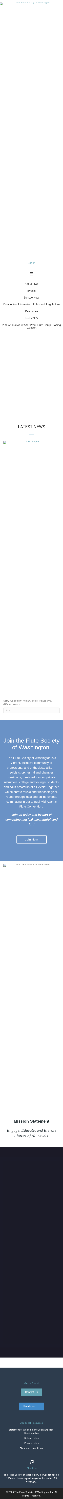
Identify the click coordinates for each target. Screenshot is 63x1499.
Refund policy (31, 1438)
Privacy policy (31, 1443)
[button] (3, 371)
